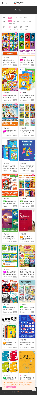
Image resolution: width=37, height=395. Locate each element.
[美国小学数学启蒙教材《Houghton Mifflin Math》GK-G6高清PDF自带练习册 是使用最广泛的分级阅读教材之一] (27, 114)
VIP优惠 (29, 21)
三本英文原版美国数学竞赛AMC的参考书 (27, 167)
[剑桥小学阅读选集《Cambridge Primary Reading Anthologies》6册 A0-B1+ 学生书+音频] (27, 256)
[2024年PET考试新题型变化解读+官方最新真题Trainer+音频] (27, 220)
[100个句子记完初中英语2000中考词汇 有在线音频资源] (27, 362)
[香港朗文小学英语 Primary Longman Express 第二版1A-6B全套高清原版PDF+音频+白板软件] (10, 114)
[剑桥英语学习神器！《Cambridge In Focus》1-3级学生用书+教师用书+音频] (10, 220)
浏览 (10, 29)
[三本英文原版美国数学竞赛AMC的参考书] (27, 150)
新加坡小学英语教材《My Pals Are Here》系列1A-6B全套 (10, 167)
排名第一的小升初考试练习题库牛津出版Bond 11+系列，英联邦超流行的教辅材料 (10, 379)
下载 (26, 27)
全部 (10, 17)
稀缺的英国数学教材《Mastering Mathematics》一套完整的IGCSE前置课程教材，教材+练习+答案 (10, 273)
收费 (18, 21)
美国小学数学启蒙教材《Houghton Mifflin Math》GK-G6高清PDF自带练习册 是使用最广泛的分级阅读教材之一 (27, 132)
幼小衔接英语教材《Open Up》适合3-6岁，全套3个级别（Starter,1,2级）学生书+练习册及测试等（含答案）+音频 (10, 97)
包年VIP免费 (12, 23)
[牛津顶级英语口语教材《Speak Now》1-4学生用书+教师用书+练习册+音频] (10, 291)
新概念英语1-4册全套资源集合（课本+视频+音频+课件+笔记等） (10, 344)
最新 (10, 27)
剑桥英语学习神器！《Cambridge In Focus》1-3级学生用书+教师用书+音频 (10, 238)
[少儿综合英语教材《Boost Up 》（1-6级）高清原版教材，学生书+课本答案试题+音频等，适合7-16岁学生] (10, 44)
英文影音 (23, 340)
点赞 (15, 29)
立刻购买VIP (11, 387)
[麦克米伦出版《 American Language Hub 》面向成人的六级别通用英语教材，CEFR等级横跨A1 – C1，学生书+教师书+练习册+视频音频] (27, 44)
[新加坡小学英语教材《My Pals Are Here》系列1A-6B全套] (10, 150)
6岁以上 (26, 17)
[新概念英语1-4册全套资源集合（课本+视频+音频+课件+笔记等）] (10, 326)
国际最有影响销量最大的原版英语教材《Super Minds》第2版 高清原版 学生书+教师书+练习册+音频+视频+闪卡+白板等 (10, 203)
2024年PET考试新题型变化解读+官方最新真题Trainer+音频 (27, 238)
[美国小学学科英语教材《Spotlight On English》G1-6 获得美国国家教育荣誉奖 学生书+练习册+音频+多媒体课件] (27, 185)
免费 (14, 21)
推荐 (21, 27)
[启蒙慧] (18, 3)
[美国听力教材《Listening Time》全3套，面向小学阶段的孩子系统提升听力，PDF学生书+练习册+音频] (27, 79)
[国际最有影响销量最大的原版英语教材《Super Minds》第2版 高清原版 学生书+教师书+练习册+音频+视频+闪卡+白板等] (10, 185)
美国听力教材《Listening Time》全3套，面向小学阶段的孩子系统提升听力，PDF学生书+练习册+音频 (27, 97)
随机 (26, 29)
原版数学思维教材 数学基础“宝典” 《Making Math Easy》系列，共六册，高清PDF (27, 308)
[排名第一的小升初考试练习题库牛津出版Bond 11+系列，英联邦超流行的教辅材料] (10, 362)
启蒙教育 (6, 92)
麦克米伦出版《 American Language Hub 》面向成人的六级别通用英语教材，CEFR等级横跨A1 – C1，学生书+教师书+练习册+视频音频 (27, 61)
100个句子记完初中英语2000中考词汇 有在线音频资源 (27, 379)
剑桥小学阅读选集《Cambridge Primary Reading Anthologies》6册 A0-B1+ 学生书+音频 (27, 273)
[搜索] (6, 3)
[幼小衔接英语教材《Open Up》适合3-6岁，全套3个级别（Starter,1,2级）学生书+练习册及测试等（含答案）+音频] (10, 79)
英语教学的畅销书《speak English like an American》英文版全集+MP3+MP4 (27, 344)
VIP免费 (23, 21)
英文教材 (6, 57)
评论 (21, 29)
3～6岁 (20, 17)
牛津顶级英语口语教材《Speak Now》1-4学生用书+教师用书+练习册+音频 (10, 308)
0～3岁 (15, 17)
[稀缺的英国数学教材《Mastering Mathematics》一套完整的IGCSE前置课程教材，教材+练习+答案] (10, 256)
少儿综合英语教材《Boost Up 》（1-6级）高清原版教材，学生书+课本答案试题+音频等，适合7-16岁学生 (10, 61)
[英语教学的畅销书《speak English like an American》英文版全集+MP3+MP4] (27, 326)
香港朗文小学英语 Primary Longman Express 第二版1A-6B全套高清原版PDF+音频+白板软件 (10, 132)
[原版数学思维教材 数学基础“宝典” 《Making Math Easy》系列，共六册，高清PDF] (27, 291)
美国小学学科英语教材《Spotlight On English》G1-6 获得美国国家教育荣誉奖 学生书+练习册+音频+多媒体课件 (27, 203)
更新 (15, 27)
